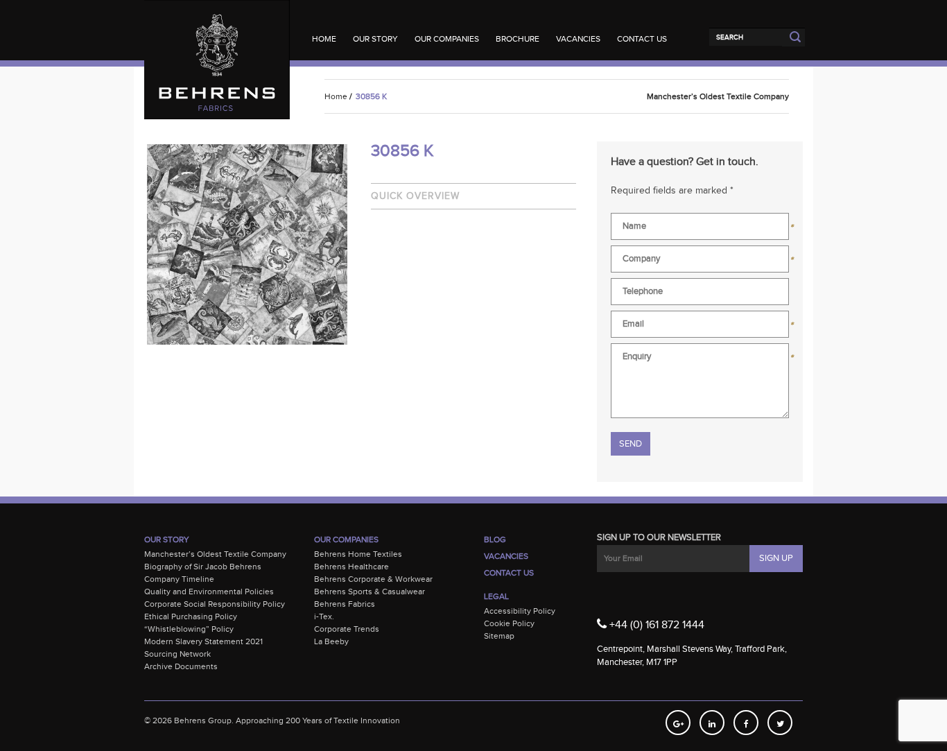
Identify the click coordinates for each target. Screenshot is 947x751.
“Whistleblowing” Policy (189, 629)
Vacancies (578, 39)
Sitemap (499, 636)
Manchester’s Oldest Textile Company (215, 554)
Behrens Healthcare (351, 566)
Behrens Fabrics (344, 604)
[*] (700, 229)
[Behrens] (217, 27)
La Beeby (331, 641)
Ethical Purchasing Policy (190, 616)
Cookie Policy (509, 623)
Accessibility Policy (519, 611)
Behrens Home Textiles (358, 554)
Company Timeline (179, 579)
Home (324, 39)
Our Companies (447, 39)
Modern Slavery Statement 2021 (203, 641)
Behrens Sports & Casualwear (369, 591)
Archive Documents (181, 666)
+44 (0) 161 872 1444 (655, 625)
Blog (495, 539)
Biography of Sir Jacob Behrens (202, 566)
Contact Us (642, 39)
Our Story (375, 39)
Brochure (517, 39)
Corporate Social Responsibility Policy (214, 604)
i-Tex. (324, 616)
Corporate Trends (346, 629)
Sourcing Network (177, 654)
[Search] (745, 37)
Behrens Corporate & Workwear (373, 579)
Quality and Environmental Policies (209, 591)
